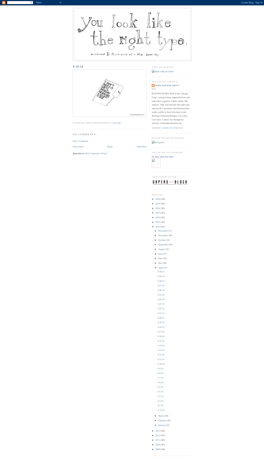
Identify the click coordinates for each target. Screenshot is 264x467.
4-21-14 (161, 313)
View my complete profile (167, 128)
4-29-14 (161, 276)
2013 (158, 430)
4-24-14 (161, 299)
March (161, 415)
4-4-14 (160, 391)
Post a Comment (80, 141)
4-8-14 (160, 373)
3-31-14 (161, 410)
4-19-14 (161, 322)
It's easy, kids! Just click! (162, 157)
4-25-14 (161, 294)
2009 (158, 449)
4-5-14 (160, 386)
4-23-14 (161, 303)
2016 (158, 217)
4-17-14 (161, 331)
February (162, 420)
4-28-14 (161, 280)
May (160, 263)
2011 (158, 440)
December (163, 230)
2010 (158, 444)
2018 (158, 208)
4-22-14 (161, 308)
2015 (158, 222)
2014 (158, 226)
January (162, 425)
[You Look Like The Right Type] (156, 166)
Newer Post (78, 146)
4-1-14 (160, 405)
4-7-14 (160, 377)
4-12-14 (161, 354)
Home (110, 146)
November (163, 235)
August (161, 249)
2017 (158, 212)
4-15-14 (161, 340)
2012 (158, 435)
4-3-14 (160, 396)
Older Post (141, 146)
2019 (158, 203)
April (161, 267)
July (160, 253)
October (162, 240)
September (163, 244)
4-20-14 (161, 317)
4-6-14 (160, 382)
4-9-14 (160, 368)
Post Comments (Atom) (96, 153)
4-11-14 (161, 359)
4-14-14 (161, 345)
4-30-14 (161, 271)
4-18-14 (78, 66)
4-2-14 (160, 400)
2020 (158, 199)
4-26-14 (161, 290)
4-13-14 (161, 350)
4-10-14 (161, 363)
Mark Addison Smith (167, 85)
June (160, 258)
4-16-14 (161, 336)
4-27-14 (161, 285)
